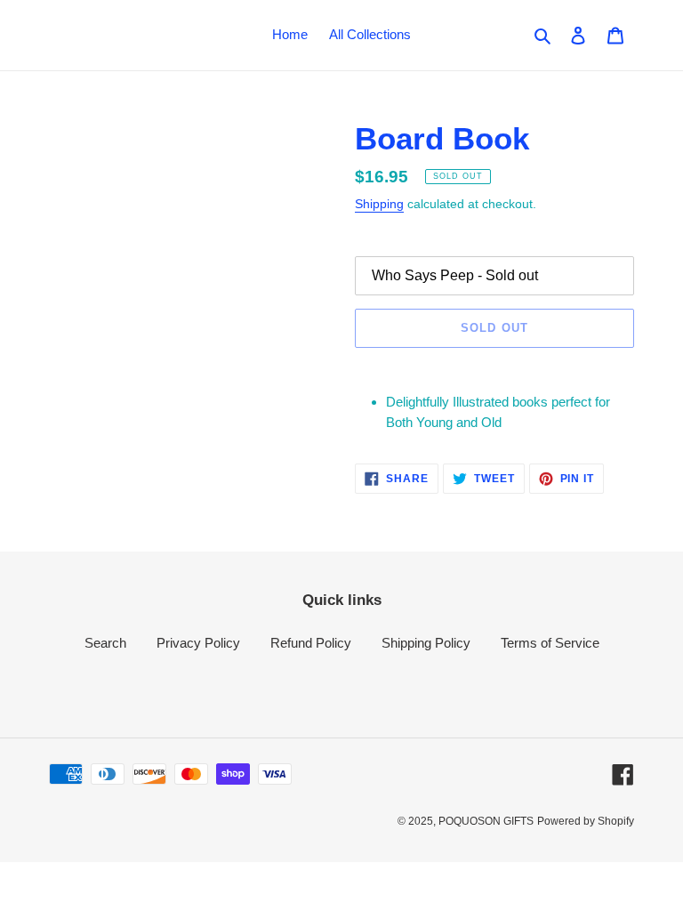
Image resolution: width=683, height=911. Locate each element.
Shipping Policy (426, 642)
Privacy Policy (198, 642)
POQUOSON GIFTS (486, 821)
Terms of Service (550, 642)
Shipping (379, 204)
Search (105, 642)
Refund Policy (310, 642)
